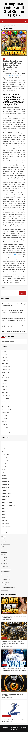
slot (2, 549)
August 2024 (5, 412)
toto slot (4, 529)
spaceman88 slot (6, 526)
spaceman (4, 520)
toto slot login (4, 576)
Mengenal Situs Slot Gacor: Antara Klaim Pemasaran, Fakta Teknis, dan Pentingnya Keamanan (13, 312)
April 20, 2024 (11, 71)
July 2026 (4, 351)
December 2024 (6, 401)
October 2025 (5, 372)
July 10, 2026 (9, 697)
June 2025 (4, 383)
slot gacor (4, 490)
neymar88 (4, 457)
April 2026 (5, 360)
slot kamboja (5, 496)
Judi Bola (4, 449)
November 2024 (6, 404)
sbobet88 (4, 466)
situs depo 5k (4, 590)
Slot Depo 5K (5, 487)
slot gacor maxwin (5, 579)
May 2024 (4, 421)
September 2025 (6, 375)
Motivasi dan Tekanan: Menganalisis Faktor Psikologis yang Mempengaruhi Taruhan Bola (13, 319)
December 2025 (6, 366)
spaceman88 (5, 523)
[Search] (25, 21)
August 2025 (5, 378)
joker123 (3, 541)
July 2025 (4, 380)
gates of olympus (5, 571)
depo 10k (3, 536)
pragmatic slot (4, 584)
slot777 (4, 511)
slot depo (4, 478)
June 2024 (4, 418)
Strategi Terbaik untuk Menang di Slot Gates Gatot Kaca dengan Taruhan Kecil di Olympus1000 (12, 65)
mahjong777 (4, 552)
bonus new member (6, 569)
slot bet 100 (12, 255)
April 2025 (5, 389)
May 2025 (4, 386)
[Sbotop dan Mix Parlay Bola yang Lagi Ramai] (14, 709)
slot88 (3, 514)
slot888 (4, 517)
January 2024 (5, 427)
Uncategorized (6, 532)
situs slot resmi (5, 582)
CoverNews (22, 727)
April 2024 (5, 424)
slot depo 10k (5, 481)
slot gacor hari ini (6, 493)
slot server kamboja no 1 (8, 505)
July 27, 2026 (9, 646)
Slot (4, 59)
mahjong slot (5, 454)
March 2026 (5, 363)
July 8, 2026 (9, 721)
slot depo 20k (5, 484)
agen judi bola (4, 554)
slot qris (4, 499)
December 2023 (6, 430)
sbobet (4, 463)
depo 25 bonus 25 (5, 544)
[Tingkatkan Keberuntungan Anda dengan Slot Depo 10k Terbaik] (14, 683)
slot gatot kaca (14, 75)
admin (5, 71)
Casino (4, 446)
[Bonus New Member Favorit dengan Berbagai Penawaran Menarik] (14, 605)
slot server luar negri (7, 508)
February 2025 (6, 395)
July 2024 (4, 415)
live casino (5, 452)
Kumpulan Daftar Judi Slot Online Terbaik (14, 9)
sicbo (3, 469)
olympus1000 (5, 460)
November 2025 (6, 369)
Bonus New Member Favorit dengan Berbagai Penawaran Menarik (14, 304)
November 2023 (6, 433)
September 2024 (6, 409)
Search (3, 287)
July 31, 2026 (9, 619)
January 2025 (5, 398)
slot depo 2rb (4, 560)
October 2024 (5, 406)
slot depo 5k (4, 557)
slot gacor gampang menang (8, 587)
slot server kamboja (7, 502)
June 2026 (4, 354)
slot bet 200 (5, 475)
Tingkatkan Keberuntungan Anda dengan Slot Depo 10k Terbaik (13, 325)
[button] (2, 21)
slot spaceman (4, 566)
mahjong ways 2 (5, 563)
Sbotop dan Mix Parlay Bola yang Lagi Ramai (13, 331)
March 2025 (5, 392)
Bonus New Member (7, 443)
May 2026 (4, 357)
